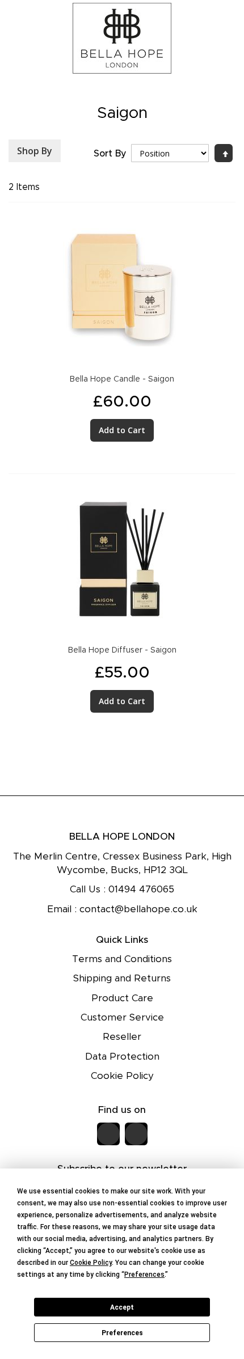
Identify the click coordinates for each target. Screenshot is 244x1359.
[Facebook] (108, 1134)
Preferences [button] (144, 1274)
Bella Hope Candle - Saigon (122, 379)
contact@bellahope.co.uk (138, 909)
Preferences (122, 1333)
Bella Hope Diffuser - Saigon (122, 650)
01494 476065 (141, 889)
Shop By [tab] (34, 151)
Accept (122, 1307)
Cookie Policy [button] (91, 1263)
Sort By (110, 153)
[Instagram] (136, 1134)
